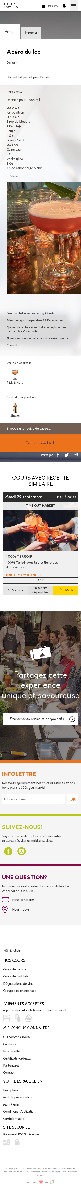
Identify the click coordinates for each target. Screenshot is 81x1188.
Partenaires (11, 1065)
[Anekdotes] (52, 1182)
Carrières (9, 1044)
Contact (9, 1072)
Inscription (10, 1090)
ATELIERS (11, 5)
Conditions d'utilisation (19, 1111)
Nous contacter (22, 900)
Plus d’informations (21, 575)
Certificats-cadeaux (17, 1058)
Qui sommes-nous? (17, 1037)
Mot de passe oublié (17, 1097)
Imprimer (31, 32)
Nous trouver (21, 909)
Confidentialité (14, 1119)
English (14, 950)
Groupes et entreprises (19, 991)
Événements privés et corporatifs (37, 719)
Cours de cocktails (16, 976)
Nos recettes (12, 1051)
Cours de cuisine (14, 969)
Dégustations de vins (18, 984)
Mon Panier (11, 1104)
